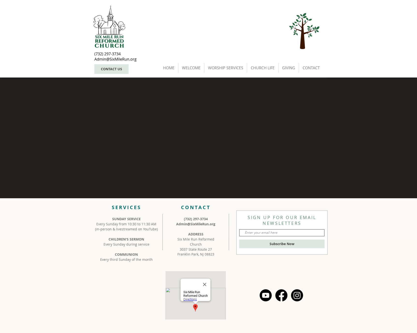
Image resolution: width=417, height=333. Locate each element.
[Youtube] (266, 295)
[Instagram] (297, 295)
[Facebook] (281, 295)
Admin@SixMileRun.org (195, 224)
